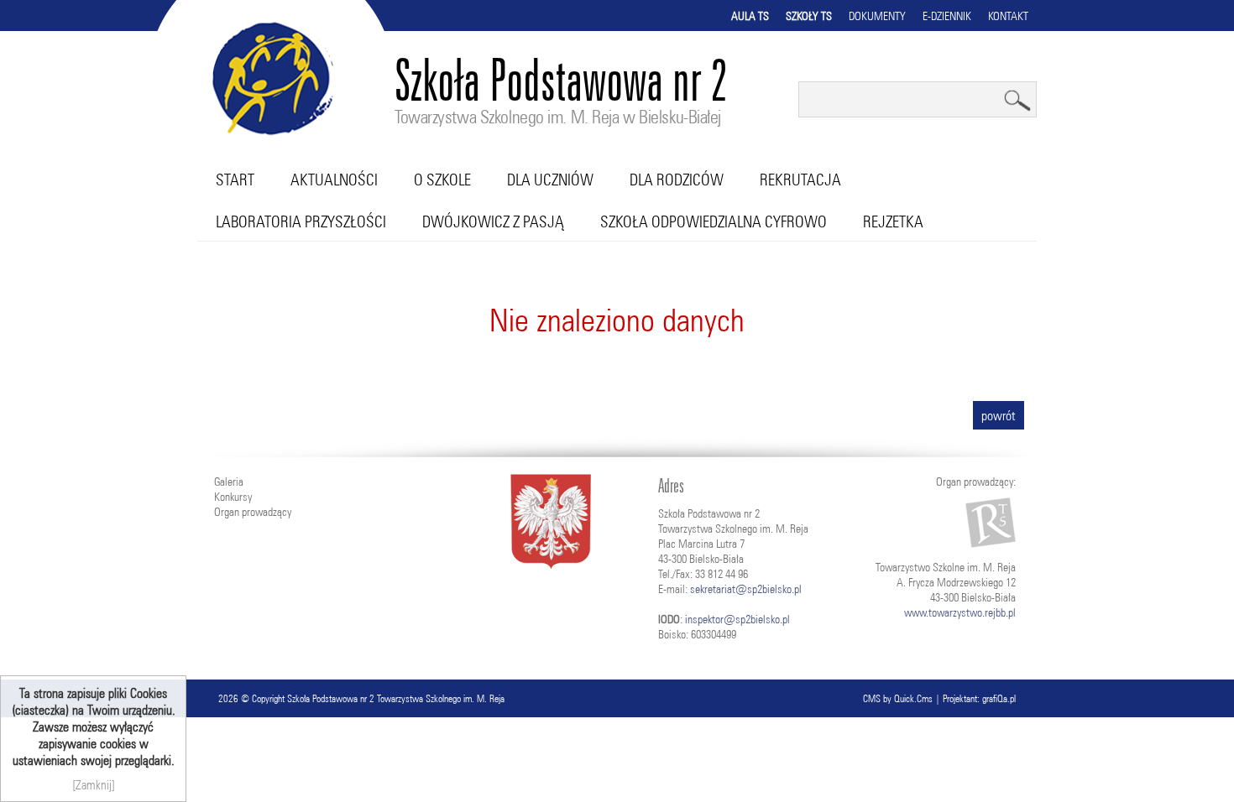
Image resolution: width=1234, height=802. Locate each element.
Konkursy (233, 496)
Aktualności (334, 179)
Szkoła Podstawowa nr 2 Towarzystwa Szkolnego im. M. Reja (396, 698)
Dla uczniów (550, 179)
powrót (998, 415)
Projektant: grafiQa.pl (979, 698)
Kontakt (1008, 15)
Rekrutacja (800, 179)
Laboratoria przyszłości (301, 221)
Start (235, 179)
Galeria (228, 481)
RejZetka (893, 221)
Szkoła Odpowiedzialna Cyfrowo (713, 221)
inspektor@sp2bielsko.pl (737, 619)
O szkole (442, 179)
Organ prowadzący (252, 511)
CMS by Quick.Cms (898, 698)
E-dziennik (947, 15)
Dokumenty (877, 15)
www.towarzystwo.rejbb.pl (960, 612)
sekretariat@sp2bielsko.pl (746, 588)
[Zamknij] (93, 785)
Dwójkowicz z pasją (493, 221)
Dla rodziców (677, 179)
